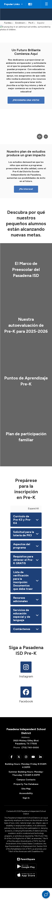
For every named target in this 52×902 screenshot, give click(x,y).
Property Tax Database (26, 784)
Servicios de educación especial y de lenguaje (21, 615)
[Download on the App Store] (26, 875)
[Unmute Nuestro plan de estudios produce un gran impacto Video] (39, 137)
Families (8, 22)
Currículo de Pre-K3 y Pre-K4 (22, 520)
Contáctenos (21, 629)
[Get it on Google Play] (26, 866)
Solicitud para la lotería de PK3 (23, 533)
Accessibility (26, 793)
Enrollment (20, 22)
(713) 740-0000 (30, 747)
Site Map (26, 788)
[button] (13, 4)
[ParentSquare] (26, 859)
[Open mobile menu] (46, 4)
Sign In (26, 798)
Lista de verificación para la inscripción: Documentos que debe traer (23, 580)
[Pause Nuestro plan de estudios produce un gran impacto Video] (46, 137)
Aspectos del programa (21, 546)
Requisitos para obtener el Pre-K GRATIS (23, 560)
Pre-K (30, 22)
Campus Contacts (26, 779)
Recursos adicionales (20, 599)
